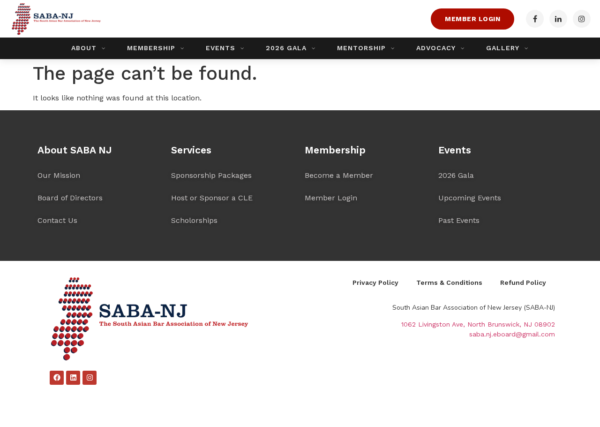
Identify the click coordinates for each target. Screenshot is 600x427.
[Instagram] (89, 378)
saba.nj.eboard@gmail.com (512, 334)
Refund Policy (523, 282)
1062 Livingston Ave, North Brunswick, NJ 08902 (478, 324)
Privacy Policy (375, 282)
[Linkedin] (73, 378)
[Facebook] (57, 378)
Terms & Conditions (449, 282)
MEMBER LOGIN (472, 19)
